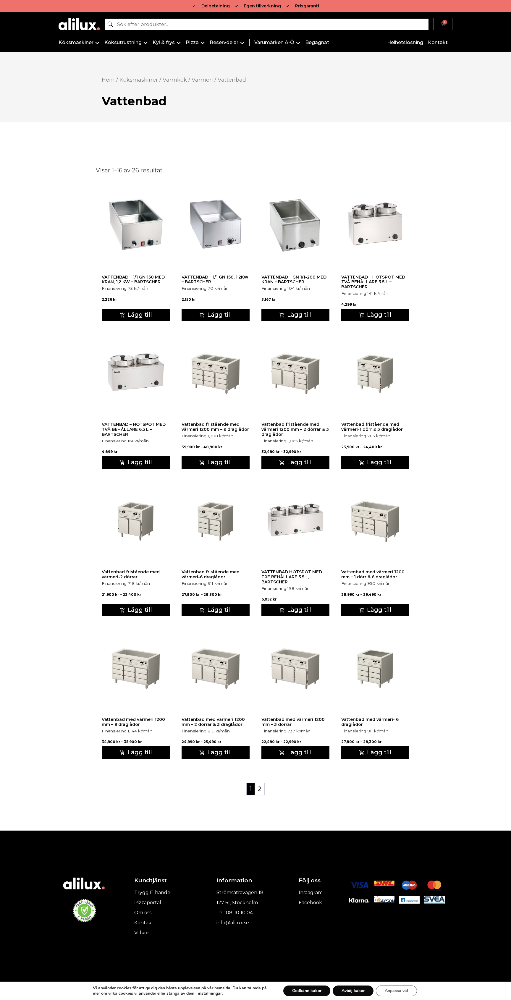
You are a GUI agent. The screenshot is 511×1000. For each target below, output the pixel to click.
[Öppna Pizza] (202, 42)
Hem (108, 79)
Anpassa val (396, 990)
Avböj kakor (353, 990)
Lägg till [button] (139, 314)
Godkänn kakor (306, 990)
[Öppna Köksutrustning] (145, 42)
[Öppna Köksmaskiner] (97, 42)
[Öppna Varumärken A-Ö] (298, 42)
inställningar (210, 993)
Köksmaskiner (138, 79)
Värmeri (202, 79)
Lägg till (219, 462)
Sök (110, 24)
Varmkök (175, 79)
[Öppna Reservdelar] (242, 42)
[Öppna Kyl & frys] (178, 42)
